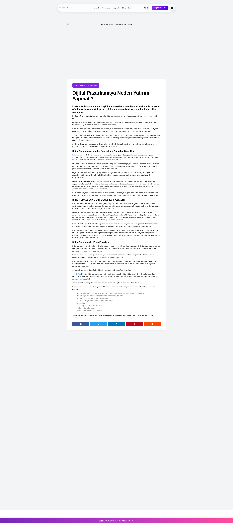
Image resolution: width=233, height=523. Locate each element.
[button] (80, 324)
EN (148, 8)
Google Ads (76, 274)
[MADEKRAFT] (71, 8)
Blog (124, 8)
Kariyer (130, 8)
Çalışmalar (106, 8)
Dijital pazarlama (78, 155)
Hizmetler (96, 8)
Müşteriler (116, 8)
